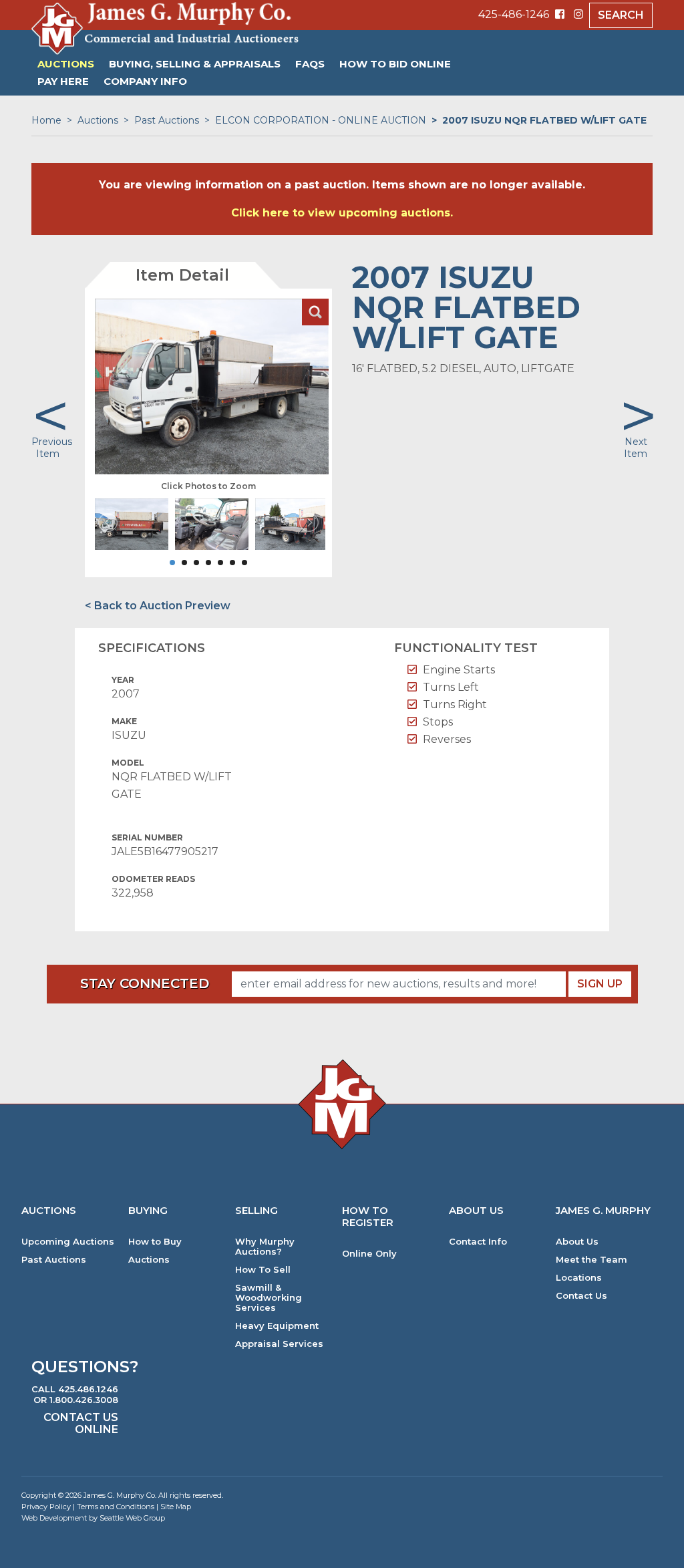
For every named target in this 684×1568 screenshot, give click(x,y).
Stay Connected (144, 983)
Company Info (145, 81)
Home (46, 120)
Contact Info (478, 1242)
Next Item (635, 448)
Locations (579, 1278)
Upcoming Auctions (67, 1242)
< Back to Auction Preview (157, 605)
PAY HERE (63, 81)
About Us (577, 1242)
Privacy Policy (46, 1506)
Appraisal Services (279, 1344)
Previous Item (51, 448)
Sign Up (600, 983)
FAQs (310, 63)
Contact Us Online (80, 1423)
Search (621, 15)
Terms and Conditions (115, 1506)
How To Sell (263, 1270)
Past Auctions (166, 120)
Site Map (175, 1506)
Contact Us (581, 1296)
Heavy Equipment (277, 1326)
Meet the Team (591, 1260)
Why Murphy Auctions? (265, 1247)
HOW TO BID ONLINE (395, 63)
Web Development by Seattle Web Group (93, 1518)
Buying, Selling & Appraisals (195, 63)
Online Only (369, 1254)
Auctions (65, 63)
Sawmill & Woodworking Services (268, 1298)
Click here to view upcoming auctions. (342, 212)
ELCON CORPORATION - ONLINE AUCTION (320, 120)
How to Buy (155, 1242)
